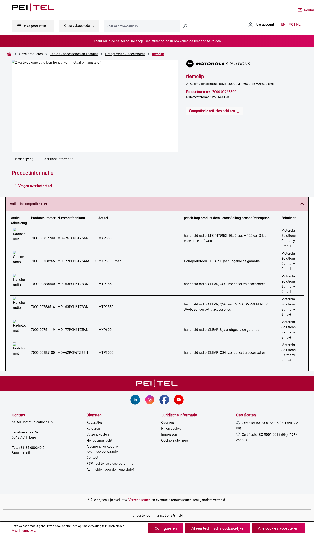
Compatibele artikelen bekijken (212, 111)
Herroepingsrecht (99, 440)
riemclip (158, 54)
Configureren (166, 528)
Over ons (168, 422)
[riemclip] (95, 106)
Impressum (169, 434)
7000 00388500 (43, 284)
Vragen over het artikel (35, 186)
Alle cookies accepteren (278, 528)
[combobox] (142, 26)
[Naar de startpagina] (29, 7)
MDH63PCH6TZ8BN (72, 284)
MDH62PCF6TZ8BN (72, 353)
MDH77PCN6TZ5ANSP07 (76, 261)
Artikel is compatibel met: (29, 204)
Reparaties (95, 422)
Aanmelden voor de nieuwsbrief (110, 469)
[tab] (24, 159)
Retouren (93, 428)
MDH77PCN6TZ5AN (72, 330)
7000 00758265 (43, 261)
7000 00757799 (43, 238)
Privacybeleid (171, 428)
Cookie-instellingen (175, 440)
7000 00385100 (43, 353)
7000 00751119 (43, 330)
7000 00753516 (43, 307)
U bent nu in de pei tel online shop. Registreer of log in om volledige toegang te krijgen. (157, 41)
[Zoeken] (185, 26)
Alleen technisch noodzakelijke (217, 528)
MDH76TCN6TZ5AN (72, 238)
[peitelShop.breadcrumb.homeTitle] (9, 54)
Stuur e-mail (21, 453)
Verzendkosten (98, 434)
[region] (94, 106)
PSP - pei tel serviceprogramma (110, 463)
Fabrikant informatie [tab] (58, 159)
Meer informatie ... (24, 530)
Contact (92, 457)
